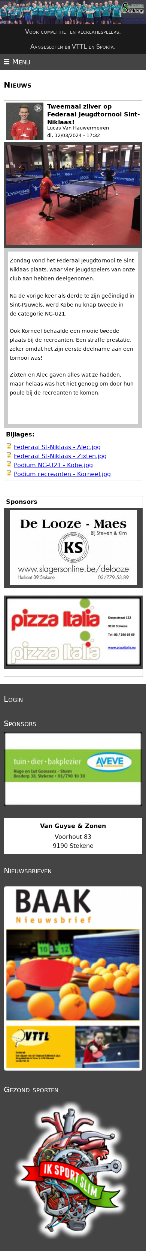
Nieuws (17, 84)
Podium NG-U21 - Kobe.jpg (53, 465)
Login (13, 699)
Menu (19, 61)
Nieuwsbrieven (28, 870)
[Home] (73, 12)
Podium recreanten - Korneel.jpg (62, 474)
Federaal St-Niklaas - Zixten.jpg (60, 456)
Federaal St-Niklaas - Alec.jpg (57, 447)
